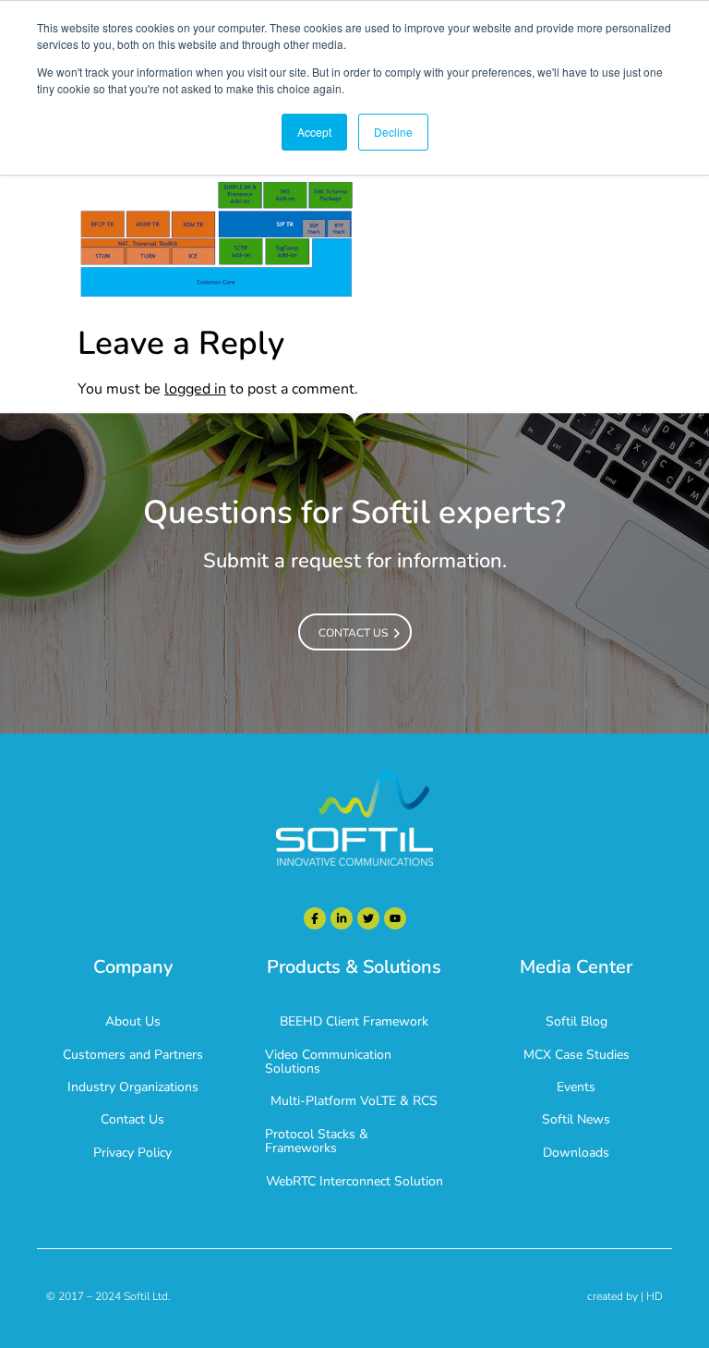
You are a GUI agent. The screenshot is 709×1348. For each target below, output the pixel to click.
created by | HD (625, 1296)
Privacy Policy (132, 1152)
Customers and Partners (133, 1054)
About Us (133, 1021)
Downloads (576, 1152)
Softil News (576, 1119)
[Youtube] (395, 918)
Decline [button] (393, 132)
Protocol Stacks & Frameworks (316, 1141)
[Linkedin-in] (341, 918)
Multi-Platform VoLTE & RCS (354, 1101)
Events (576, 1087)
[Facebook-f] (315, 918)
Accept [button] (314, 132)
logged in (195, 389)
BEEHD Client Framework (354, 1021)
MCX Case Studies (576, 1054)
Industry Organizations (132, 1087)
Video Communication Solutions (328, 1061)
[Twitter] (368, 918)
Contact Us (132, 1119)
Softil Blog (576, 1021)
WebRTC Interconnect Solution (354, 1181)
